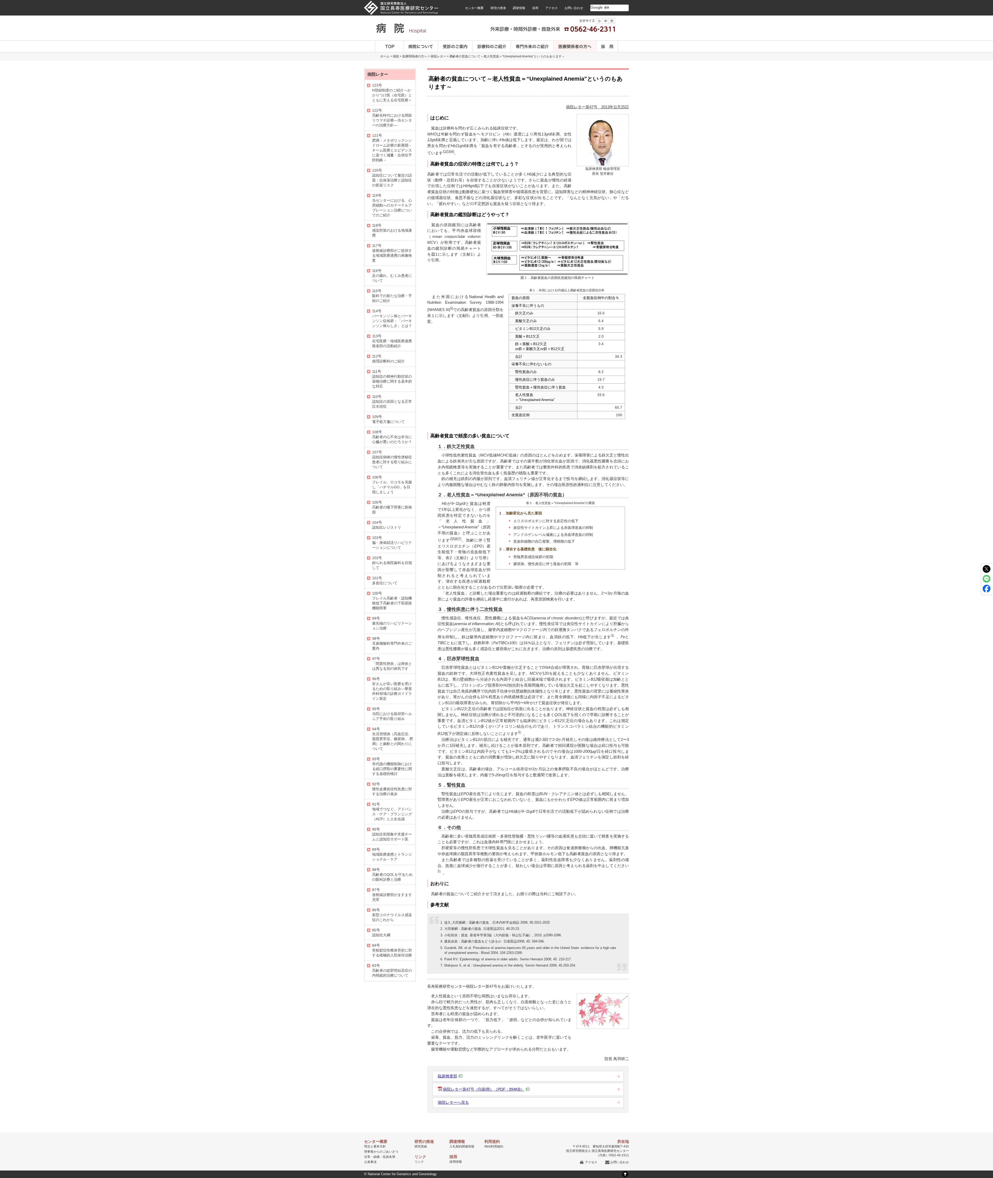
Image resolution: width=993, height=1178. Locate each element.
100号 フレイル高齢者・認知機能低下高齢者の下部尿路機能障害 (392, 600)
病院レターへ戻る (453, 1102)
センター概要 (474, 8)
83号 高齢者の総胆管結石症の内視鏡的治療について (392, 970)
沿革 (367, 1157)
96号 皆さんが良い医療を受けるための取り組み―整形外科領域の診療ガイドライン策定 (392, 689)
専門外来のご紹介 (532, 46)
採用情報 (455, 1162)
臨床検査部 (447, 1076)
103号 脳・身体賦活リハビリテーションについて (392, 543)
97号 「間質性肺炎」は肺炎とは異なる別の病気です (392, 664)
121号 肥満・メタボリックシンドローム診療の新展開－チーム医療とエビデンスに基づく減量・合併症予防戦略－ (392, 147)
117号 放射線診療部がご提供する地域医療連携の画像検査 (392, 253)
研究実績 (421, 1146)
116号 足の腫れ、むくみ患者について (392, 276)
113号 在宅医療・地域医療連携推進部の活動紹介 (392, 341)
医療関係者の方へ (575, 46)
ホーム (384, 56)
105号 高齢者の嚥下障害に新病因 (392, 507)
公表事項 (370, 1162)
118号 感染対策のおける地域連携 (392, 230)
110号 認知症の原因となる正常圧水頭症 (392, 401)
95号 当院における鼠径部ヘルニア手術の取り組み (392, 714)
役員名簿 (389, 1157)
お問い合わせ (574, 8)
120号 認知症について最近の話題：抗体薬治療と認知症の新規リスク (392, 177)
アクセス (551, 8)
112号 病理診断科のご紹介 (388, 358)
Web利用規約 (493, 1146)
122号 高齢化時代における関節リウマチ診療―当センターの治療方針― (392, 117)
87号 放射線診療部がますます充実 (392, 895)
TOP (389, 46)
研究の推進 (498, 8)
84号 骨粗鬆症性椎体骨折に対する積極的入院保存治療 (392, 950)
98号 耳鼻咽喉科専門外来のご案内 (392, 643)
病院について (421, 46)
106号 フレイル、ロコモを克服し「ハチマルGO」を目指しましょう (392, 484)
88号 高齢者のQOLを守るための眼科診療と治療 (392, 874)
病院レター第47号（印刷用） (483, 1089)
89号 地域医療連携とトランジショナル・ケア (392, 854)
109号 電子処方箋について (388, 419)
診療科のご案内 (491, 46)
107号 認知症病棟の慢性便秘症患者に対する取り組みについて (392, 459)
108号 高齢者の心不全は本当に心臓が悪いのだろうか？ (392, 437)
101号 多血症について (384, 580)
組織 (376, 1157)
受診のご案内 (455, 46)
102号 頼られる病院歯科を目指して (392, 563)
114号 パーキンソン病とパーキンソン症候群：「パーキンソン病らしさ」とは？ (392, 318)
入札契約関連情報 (461, 1146)
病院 (396, 56)
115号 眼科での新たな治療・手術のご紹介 (392, 296)
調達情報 (519, 8)
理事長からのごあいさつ (381, 1151)
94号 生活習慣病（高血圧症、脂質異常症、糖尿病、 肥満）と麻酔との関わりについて (392, 739)
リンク (419, 1162)
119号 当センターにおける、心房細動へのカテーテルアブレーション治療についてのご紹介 (392, 205)
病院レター (438, 56)
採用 (535, 8)
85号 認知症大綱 (381, 932)
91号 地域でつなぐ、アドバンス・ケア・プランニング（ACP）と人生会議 (392, 811)
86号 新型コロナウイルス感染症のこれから (392, 915)
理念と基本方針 (375, 1146)
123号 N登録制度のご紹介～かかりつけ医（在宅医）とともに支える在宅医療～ (392, 92)
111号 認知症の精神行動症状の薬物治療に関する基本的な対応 (392, 378)
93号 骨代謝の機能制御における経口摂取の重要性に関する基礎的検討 (392, 766)
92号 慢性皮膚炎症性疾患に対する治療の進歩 (392, 789)
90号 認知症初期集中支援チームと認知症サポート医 (392, 834)
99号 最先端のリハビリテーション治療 (392, 623)
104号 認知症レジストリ (386, 524)
